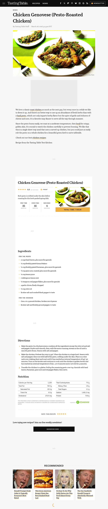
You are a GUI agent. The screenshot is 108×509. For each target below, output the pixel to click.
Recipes (36, 3)
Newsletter (99, 3)
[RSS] (87, 3)
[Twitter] (64, 3)
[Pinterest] (72, 3)
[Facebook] (61, 3)
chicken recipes (39, 137)
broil (78, 123)
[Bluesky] (76, 3)
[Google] (83, 3)
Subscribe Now (53, 429)
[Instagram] (80, 3)
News (45, 3)
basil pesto (21, 115)
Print (45, 189)
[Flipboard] (68, 3)
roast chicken (36, 109)
